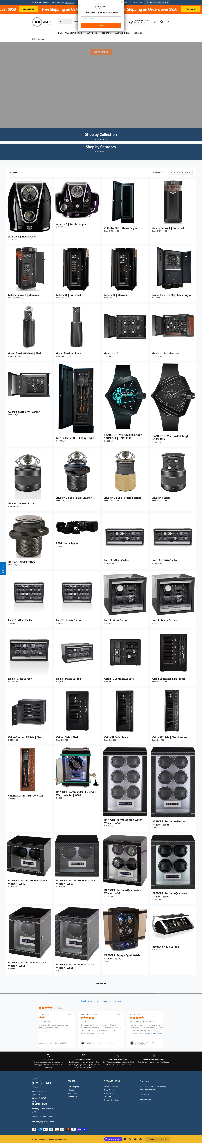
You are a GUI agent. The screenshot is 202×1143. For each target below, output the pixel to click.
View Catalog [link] (101, 52)
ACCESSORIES (122, 33)
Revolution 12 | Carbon (165, 946)
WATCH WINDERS (74, 33)
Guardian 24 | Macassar (165, 353)
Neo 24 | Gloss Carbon (20, 620)
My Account (137, 2)
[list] (101, 1061)
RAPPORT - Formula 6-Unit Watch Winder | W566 (171, 823)
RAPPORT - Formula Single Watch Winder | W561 (75, 966)
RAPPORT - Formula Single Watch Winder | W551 (27, 964)
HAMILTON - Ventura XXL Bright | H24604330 (171, 437)
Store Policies (109, 1090)
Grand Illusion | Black (68, 353)
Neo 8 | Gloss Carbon (20, 678)
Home (36, 39)
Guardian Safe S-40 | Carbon (24, 411)
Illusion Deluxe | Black (21, 503)
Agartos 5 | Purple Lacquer (71, 224)
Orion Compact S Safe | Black (168, 678)
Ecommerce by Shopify (58, 1139)
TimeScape (41, 1139)
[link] (51, 1043)
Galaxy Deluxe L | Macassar (23, 295)
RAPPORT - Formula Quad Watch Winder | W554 (122, 891)
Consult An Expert (66, 3)
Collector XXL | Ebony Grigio (120, 228)
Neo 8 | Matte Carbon (68, 678)
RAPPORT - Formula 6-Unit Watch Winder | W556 (123, 821)
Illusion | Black (161, 497)
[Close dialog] (122, 2)
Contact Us (72, 1097)
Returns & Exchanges (112, 1100)
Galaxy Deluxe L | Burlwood (168, 228)
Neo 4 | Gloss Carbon (116, 620)
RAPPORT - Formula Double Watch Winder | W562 (75, 882)
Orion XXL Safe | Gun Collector (25, 795)
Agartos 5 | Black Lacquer (22, 236)
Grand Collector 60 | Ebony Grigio (171, 295)
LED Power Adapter (67, 543)
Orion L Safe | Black (67, 737)
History (71, 1090)
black (43, 39)
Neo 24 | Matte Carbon (69, 620)
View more (99, 139)
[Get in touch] (161, 22)
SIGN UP (101, 25)
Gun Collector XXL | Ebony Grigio (75, 438)
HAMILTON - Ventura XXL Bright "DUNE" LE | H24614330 (123, 436)
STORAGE (106, 33)
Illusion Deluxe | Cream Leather (122, 497)
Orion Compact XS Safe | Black (25, 737)
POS (47, 1139)
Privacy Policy (109, 1093)
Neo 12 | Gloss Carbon (117, 560)
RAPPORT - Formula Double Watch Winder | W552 (27, 882)
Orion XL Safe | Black (116, 737)
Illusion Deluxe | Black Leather (74, 497)
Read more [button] (58, 1033)
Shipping (107, 1097)
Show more (101, 983)
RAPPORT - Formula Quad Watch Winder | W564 (170, 895)
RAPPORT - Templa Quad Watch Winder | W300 (122, 957)
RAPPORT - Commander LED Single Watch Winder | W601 (76, 793)
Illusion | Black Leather (21, 562)
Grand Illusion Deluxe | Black (25, 353)
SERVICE (138, 33)
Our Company (73, 1087)
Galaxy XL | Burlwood (68, 295)
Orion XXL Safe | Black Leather (169, 737)
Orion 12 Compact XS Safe (119, 678)
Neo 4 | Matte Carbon (164, 620)
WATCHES (92, 33)
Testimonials (73, 1093)
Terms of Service (111, 1087)
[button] (167, 22)
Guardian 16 (111, 353)
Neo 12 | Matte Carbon (165, 560)
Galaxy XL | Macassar (116, 295)
